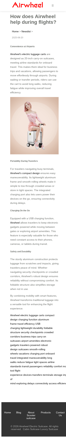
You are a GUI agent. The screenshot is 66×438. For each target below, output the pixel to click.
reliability (48, 366)
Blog (18, 412)
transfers (37, 374)
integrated (22, 357)
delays (30, 383)
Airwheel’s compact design (25, 173)
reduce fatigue (25, 362)
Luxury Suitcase (49, 429)
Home (15, 31)
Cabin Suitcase (31, 429)
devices (27, 374)
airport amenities (30, 340)
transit (25, 366)
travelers (25, 345)
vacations (24, 353)
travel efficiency (26, 323)
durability (38, 328)
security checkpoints (32, 332)
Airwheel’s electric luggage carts (28, 54)
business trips (28, 336)
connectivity (41, 383)
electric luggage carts (32, 315)
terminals (48, 374)
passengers (36, 366)
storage (58, 374)
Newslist (26, 31)
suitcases (23, 349)
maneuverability (38, 357)
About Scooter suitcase (31, 415)
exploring (21, 383)
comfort (58, 366)
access (53, 383)
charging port (37, 353)
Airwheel (15, 222)
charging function (27, 319)
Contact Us (60, 414)
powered (35, 345)
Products (46, 412)
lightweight (26, 328)
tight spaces (40, 362)
